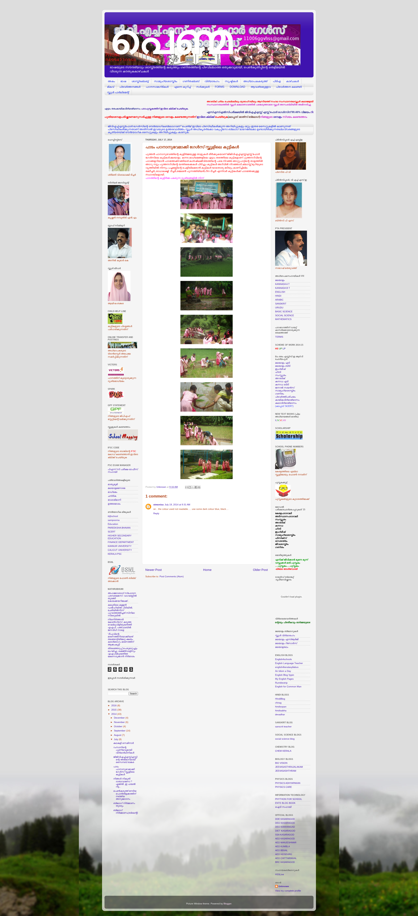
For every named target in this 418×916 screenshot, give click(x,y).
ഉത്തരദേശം (114, 504)
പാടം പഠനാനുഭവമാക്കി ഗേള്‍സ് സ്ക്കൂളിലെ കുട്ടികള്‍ (124, 770)
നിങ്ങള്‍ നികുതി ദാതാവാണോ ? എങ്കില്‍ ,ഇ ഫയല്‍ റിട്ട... (124, 782)
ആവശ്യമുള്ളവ (261, 86)
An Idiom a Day (283, 671)
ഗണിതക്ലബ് (191, 81)
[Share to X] (192, 487)
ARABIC (279, 300)
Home (207, 570)
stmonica (158, 504)
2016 (114, 705)
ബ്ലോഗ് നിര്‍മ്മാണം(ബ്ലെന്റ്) (125, 811)
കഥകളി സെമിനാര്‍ (123, 743)
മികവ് (110, 86)
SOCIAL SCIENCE (284, 315)
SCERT (111, 532)
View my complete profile (288, 891)
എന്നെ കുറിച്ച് (182, 86)
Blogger (227, 903)
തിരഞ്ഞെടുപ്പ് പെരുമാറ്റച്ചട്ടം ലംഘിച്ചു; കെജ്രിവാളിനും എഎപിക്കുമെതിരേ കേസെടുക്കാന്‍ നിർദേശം (122, 652)
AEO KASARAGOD (285, 838)
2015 (114, 710)
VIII (284, 420)
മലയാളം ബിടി (282, 366)
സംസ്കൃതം (280, 375)
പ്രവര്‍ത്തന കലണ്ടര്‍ (289, 86)
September (120, 730)
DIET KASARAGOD (285, 831)
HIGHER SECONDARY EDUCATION (119, 537)
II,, (277, 420)
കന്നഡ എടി (281, 381)
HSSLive (279, 874)
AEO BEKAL (281, 850)
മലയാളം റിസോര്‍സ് (286, 643)
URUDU (279, 307)
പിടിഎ (277, 81)
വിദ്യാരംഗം (212, 81)
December (119, 718)
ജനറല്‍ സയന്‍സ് (284, 387)
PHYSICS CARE (283, 787)
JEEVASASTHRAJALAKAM (289, 767)
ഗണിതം (279, 394)
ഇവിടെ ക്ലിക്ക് (205, 116)
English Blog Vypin (284, 675)
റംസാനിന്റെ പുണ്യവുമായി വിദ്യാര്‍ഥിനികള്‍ (123, 750)
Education (113, 524)
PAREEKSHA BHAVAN (119, 528)
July (116, 739)
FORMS (219, 86)
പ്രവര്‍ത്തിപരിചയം (285, 397)
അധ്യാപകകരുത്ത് (255, 81)
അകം (111, 81)
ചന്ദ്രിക (112, 496)
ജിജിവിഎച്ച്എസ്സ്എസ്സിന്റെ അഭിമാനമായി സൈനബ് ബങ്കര (125, 759)
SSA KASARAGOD (284, 835)
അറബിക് (280, 378)
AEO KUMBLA (282, 846)
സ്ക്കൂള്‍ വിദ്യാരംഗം (285, 635)
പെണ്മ (170, 39)
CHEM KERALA (283, 751)
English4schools (283, 659)
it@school (113, 516)
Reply (156, 513)
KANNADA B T (282, 288)
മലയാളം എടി (282, 363)
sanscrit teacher (283, 726)
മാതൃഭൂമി (113, 484)
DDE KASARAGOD (285, 819)
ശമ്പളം (277, 116)
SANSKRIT (280, 304)
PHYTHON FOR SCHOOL (288, 799)
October (118, 726)
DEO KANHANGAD (285, 827)
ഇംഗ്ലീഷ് (280, 369)
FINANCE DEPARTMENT (121, 542)
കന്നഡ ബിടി (282, 384)
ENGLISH (280, 292)
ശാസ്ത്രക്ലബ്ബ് (140, 81)
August (118, 735)
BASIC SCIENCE (283, 311)
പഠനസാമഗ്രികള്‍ (157, 86)
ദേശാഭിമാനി (114, 500)
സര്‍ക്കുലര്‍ (202, 86)
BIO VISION (281, 763)
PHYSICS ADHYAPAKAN (287, 783)
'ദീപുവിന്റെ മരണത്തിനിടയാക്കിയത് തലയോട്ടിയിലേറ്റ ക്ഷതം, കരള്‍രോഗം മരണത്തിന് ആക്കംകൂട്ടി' (121, 639)
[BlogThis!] (189, 487)
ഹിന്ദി (278, 372)
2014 (114, 714)
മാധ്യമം (112, 492)
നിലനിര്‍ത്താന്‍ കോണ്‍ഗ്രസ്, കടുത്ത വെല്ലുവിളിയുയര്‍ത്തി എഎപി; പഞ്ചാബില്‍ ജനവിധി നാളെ (120, 624)
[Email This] (186, 487)
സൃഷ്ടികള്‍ (231, 81)
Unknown (283, 886)
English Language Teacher (289, 663)
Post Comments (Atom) (172, 576)
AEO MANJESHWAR (285, 842)
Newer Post (153, 570)
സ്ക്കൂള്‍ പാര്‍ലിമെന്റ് (118, 92)
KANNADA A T (282, 284)
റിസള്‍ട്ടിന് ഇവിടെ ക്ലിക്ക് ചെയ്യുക (272, 112)
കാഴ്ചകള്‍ (292, 81)
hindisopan (280, 706)
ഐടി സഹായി (283, 807)
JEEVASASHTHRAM (285, 771)
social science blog (285, 739)
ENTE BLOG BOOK (285, 803)
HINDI (278, 296)
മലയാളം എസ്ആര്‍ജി (286, 639)
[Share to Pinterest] (199, 487)
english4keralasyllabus (286, 667)
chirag (278, 703)
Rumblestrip (281, 683)
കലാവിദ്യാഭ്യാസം (286, 403)
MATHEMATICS (283, 319)
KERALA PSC (115, 554)
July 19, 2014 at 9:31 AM (177, 504)
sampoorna (114, 520)
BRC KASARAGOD (285, 862)
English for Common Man (288, 686)
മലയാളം (280, 280)
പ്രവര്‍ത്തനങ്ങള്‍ (129, 86)
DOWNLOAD (237, 86)
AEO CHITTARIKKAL (286, 858)
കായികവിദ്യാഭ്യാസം (287, 400)
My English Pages (284, 679)
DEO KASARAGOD (285, 823)
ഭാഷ (123, 81)
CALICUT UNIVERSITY (120, 550)
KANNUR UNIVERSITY (119, 546)
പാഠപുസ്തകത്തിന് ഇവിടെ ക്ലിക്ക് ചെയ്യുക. (164, 108)
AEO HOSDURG (283, 854)
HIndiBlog (280, 699)
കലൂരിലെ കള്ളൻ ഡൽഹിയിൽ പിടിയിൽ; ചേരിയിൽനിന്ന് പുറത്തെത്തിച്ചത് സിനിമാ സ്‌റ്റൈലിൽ (121, 610)
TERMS (279, 337)
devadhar (280, 714)
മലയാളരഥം (281, 647)
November (119, 722)
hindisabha (280, 710)
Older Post (260, 570)
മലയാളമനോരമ (116, 488)
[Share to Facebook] (196, 487)
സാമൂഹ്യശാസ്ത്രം (165, 81)
